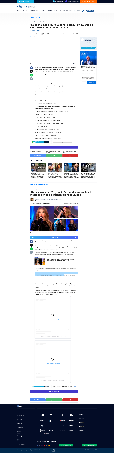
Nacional (25, 10)
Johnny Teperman (36, 30)
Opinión (55, 10)
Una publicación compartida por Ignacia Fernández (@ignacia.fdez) (53, 336)
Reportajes (20, 436)
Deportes (44, 10)
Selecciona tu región (24, 1)
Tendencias (50, 10)
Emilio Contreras (38, 198)
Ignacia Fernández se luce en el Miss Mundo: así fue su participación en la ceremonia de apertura (61, 259)
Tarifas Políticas (21, 444)
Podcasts (19, 10)
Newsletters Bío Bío (59, 1)
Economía (38, 10)
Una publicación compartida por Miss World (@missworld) (53, 380)
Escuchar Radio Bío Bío (89, 1)
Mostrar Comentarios (54, 147)
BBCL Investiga (62, 10)
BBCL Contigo (69, 10)
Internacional (32, 10)
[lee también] (40, 261)
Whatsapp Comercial (66, 445)
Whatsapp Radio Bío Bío (90, 445)
